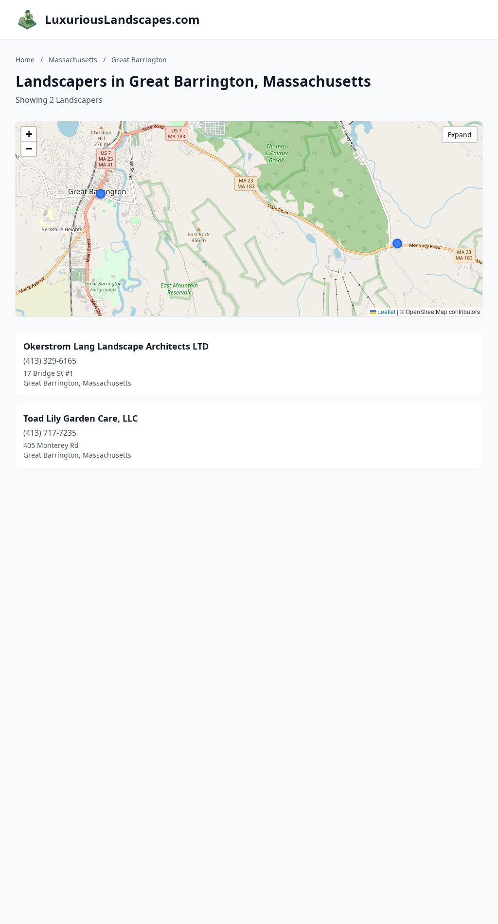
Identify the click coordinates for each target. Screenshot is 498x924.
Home (25, 59)
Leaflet (385, 311)
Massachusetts (73, 59)
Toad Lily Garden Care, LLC (80, 418)
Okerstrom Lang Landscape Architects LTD (116, 346)
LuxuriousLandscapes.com (122, 19)
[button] (101, 194)
